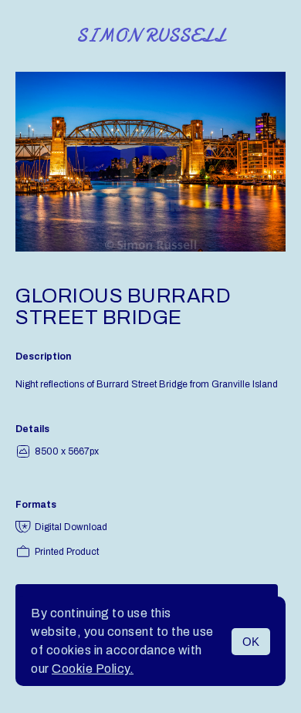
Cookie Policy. (93, 668)
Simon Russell (150, 36)
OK (250, 641)
